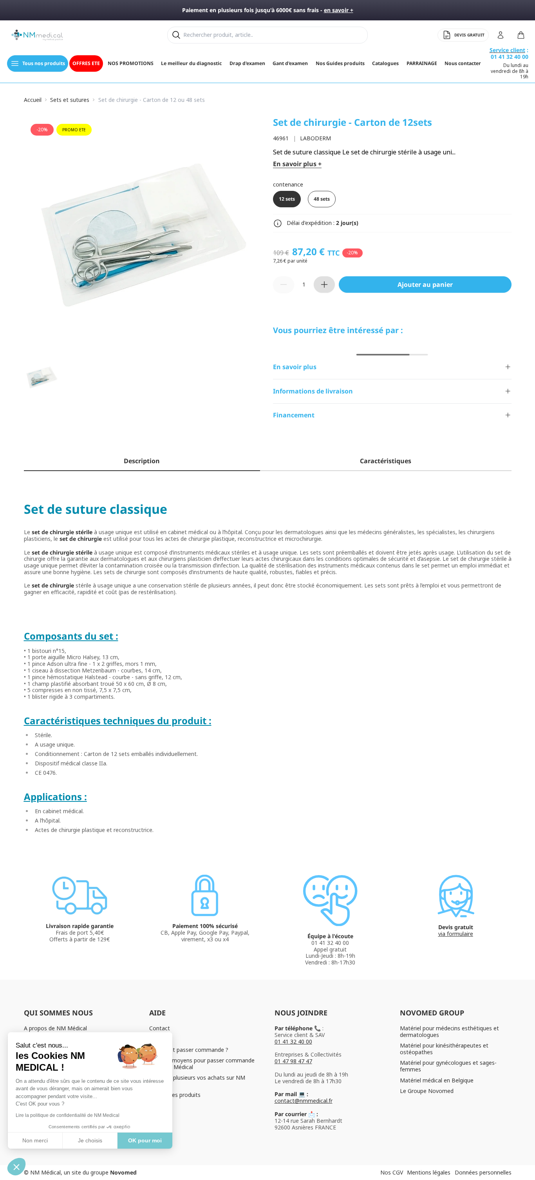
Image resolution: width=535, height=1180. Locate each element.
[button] (16, 1166)
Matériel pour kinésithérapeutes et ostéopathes (444, 1049)
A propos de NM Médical (55, 1028)
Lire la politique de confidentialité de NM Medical (67, 1115)
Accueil (33, 100)
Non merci (35, 1140)
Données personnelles (483, 1172)
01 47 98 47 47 (293, 1061)
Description (142, 461)
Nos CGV (391, 1172)
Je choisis (90, 1140)
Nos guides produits (175, 1094)
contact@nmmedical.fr (304, 1100)
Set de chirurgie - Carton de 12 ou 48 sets (151, 100)
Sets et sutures (69, 100)
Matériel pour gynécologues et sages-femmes (448, 1066)
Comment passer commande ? (188, 1049)
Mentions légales (428, 1172)
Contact (159, 1028)
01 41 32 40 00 (293, 1041)
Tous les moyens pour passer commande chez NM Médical (202, 1064)
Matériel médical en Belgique (437, 1080)
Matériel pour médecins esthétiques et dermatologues (449, 1031)
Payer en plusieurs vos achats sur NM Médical (197, 1081)
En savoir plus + (297, 164)
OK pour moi (145, 1140)
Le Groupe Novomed (427, 1091)
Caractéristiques (385, 461)
